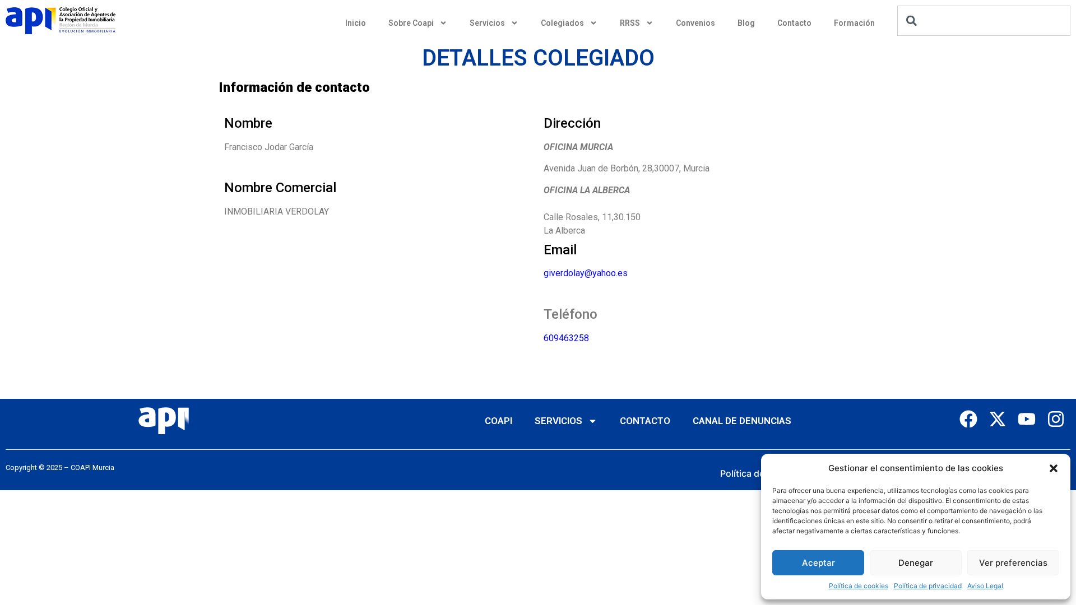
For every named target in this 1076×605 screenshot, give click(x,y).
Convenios (695, 22)
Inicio (355, 22)
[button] (1053, 468)
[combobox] (983, 21)
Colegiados (562, 22)
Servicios (487, 22)
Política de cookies (858, 585)
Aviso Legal (985, 585)
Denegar (915, 562)
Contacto (794, 22)
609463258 (566, 338)
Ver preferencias (1013, 562)
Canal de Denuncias (742, 420)
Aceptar (818, 562)
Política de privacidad (928, 585)
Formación (854, 22)
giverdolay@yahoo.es (586, 273)
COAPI (498, 420)
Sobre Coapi (411, 22)
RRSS (630, 22)
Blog (746, 22)
